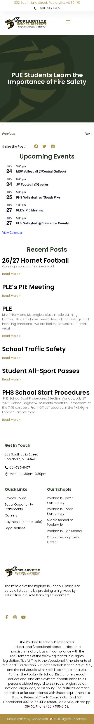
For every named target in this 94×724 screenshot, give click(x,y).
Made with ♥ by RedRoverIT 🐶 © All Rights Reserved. (47, 719)
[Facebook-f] (7, 617)
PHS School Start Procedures (46, 392)
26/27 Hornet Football (35, 260)
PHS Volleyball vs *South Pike (38, 197)
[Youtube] (23, 617)
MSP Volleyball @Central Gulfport (41, 171)
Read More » (11, 274)
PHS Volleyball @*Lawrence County (42, 223)
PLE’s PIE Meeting (29, 210)
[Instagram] (15, 617)
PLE (7, 309)
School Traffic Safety (34, 349)
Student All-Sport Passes (41, 371)
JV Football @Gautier (32, 184)
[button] (68, 21)
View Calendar (12, 232)
